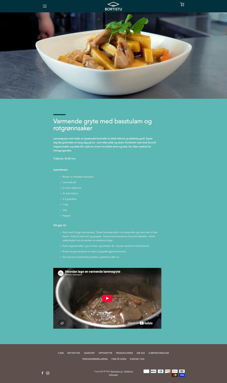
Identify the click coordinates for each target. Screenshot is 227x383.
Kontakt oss (137, 359)
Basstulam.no (117, 372)
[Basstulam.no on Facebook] (42, 373)
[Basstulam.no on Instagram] (47, 373)
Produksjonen (124, 353)
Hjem (61, 353)
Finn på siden (118, 359)
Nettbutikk (73, 353)
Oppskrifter (105, 353)
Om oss (141, 353)
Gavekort (89, 353)
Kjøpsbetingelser (159, 353)
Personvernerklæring (95, 359)
